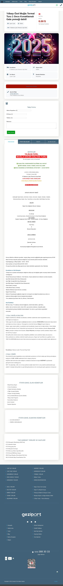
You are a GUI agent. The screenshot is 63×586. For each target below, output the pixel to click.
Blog (9, 534)
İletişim (9, 540)
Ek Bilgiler (51, 141)
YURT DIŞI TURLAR (12, 471)
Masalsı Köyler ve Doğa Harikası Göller (43, 495)
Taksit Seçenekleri (38, 143)
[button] (57, 34)
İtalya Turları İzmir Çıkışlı (40, 486)
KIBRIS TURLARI (11, 492)
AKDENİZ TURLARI (39, 468)
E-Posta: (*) (10, 114)
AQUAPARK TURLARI (12, 498)
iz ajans (56, 581)
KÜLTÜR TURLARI (11, 489)
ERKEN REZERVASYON (40, 480)
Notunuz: (9, 121)
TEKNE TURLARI (11, 495)
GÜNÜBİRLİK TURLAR (12, 474)
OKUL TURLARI (11, 486)
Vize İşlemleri (37, 537)
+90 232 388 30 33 (14, 93)
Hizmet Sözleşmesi (38, 525)
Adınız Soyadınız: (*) (12, 110)
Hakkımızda (10, 528)
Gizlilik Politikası (38, 528)
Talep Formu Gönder (31, 86)
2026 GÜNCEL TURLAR (13, 477)
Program (11, 141)
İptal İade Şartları (38, 531)
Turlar (9, 531)
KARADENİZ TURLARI (12, 480)
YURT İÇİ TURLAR (11, 468)
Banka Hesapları (12, 537)
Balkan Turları (37, 477)
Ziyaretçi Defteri (38, 534)
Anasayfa (10, 525)
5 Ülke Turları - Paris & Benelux (41, 498)
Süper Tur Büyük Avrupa (40, 489)
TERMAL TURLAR (38, 474)
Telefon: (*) (9, 117)
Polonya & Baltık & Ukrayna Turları (42, 492)
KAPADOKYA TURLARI (39, 471)
